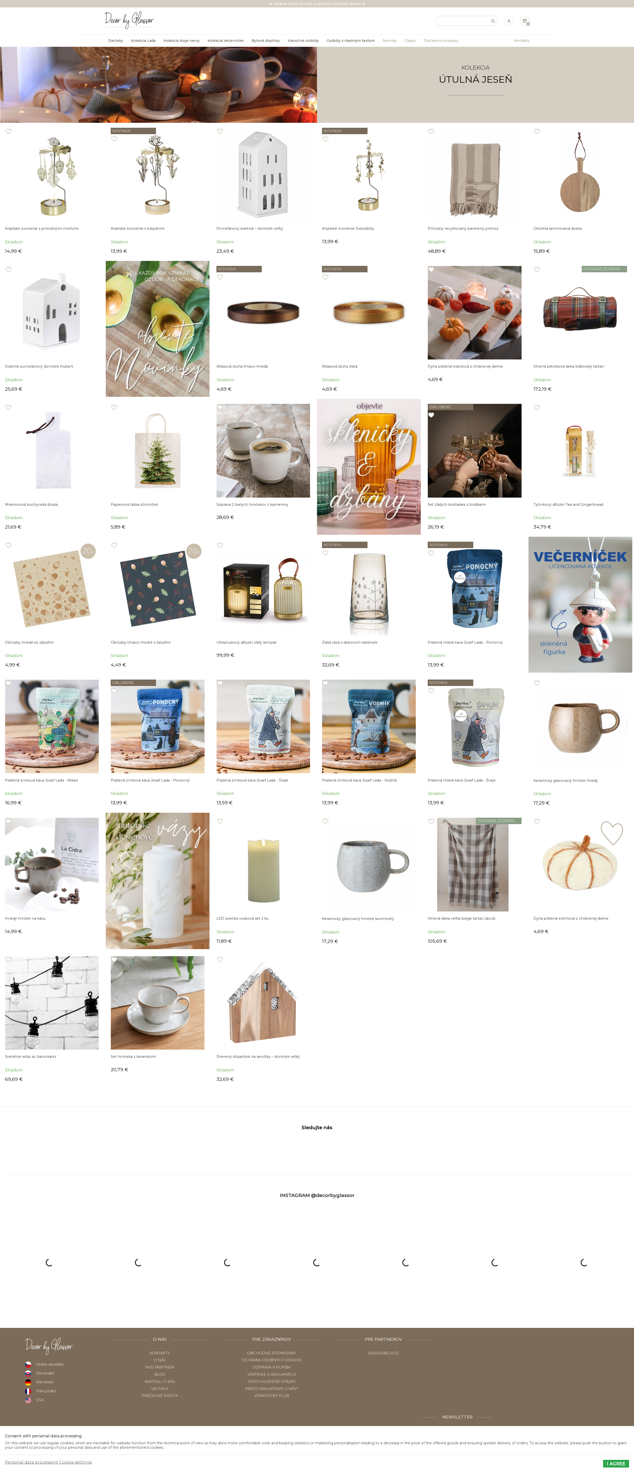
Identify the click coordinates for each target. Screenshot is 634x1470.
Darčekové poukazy (441, 40)
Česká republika (50, 1364)
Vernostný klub (271, 1396)
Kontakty (522, 40)
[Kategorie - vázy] (158, 881)
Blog (159, 1374)
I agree (616, 1463)
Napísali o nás (160, 1381)
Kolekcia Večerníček (226, 40)
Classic (410, 40)
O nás (160, 1360)
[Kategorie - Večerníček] (580, 605)
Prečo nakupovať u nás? (271, 1389)
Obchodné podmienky (271, 1353)
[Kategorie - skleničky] (369, 467)
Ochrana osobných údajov (271, 1360)
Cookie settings (75, 1462)
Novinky (390, 40)
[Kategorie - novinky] (158, 329)
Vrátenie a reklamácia (271, 1374)
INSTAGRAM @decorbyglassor (317, 1195)
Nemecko (45, 1382)
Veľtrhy (159, 1389)
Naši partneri (159, 1367)
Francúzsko (46, 1391)
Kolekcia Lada (143, 40)
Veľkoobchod (383, 1353)
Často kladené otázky (272, 1381)
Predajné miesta (160, 1396)
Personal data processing (31, 1462)
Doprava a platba (272, 1367)
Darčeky (115, 40)
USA (40, 1400)
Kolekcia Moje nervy (181, 40)
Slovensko (45, 1373)
